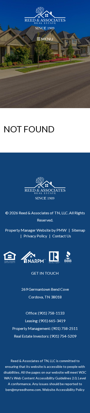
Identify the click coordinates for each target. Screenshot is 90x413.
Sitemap (78, 230)
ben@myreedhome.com (23, 390)
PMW (61, 230)
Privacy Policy (35, 236)
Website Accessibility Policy (63, 390)
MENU (46, 39)
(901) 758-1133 (51, 313)
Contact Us (61, 236)
